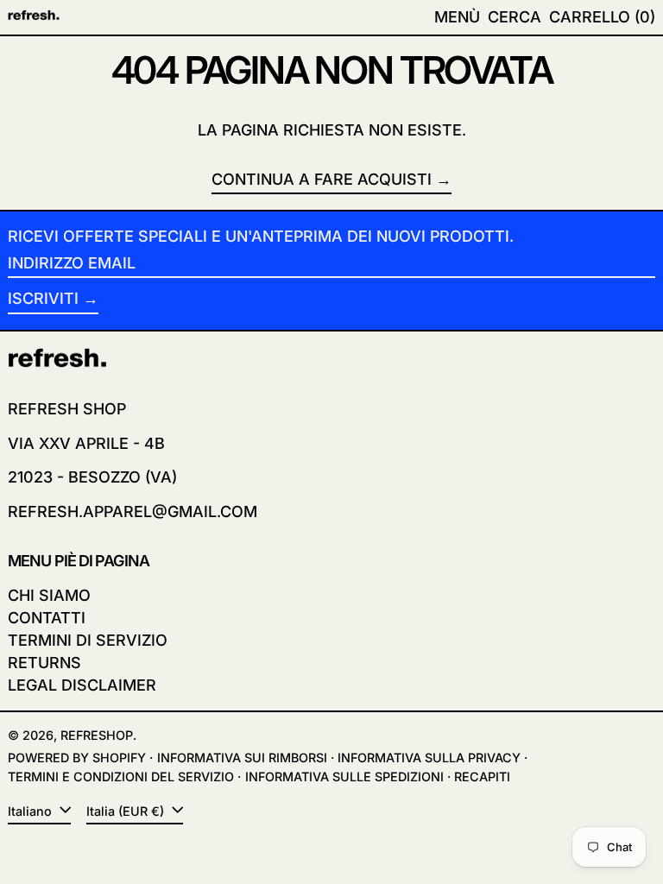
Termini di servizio (87, 640)
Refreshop (96, 735)
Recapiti (482, 776)
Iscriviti (43, 298)
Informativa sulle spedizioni (344, 776)
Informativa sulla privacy (429, 757)
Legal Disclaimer (82, 685)
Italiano (31, 811)
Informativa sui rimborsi (242, 757)
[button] (514, 17)
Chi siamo (49, 595)
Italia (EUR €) (126, 811)
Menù (457, 17)
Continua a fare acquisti (322, 179)
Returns (44, 663)
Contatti (46, 618)
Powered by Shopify (77, 757)
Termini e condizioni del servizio (121, 776)
